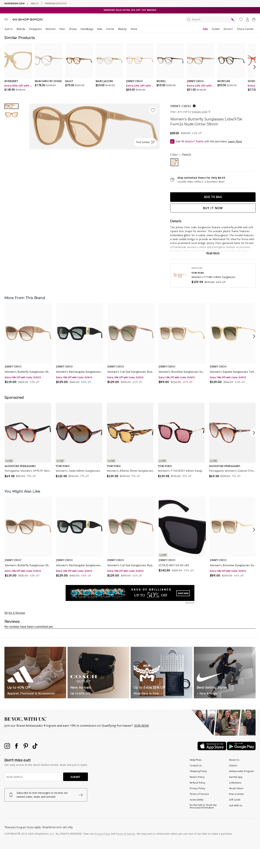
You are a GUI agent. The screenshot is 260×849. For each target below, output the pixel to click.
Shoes (73, 29)
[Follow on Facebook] (17, 748)
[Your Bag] (254, 20)
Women (50, 29)
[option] (94, 126)
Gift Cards (235, 799)
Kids (99, 29)
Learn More (235, 141)
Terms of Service (199, 794)
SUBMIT (75, 777)
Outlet (216, 29)
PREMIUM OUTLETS (56, 3)
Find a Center (245, 29)
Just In (8, 29)
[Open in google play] (241, 749)
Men (62, 29)
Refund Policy (197, 782)
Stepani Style (199, 111)
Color (180, 155)
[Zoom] (94, 125)
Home (110, 29)
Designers (35, 29)
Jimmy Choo (180, 106)
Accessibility (197, 799)
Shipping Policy (198, 771)
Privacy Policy (197, 788)
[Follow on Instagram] (7, 748)
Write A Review (14, 613)
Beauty (122, 29)
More (134, 29)
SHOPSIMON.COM (14, 3)
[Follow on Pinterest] (26, 748)
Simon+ (228, 29)
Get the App (235, 777)
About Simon (236, 788)
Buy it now (213, 208)
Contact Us (196, 765)
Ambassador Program (241, 771)
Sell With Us (235, 805)
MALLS (35, 3)
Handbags (86, 29)
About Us (234, 759)
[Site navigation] (6, 20)
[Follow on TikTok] (35, 748)
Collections (235, 782)
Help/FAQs (196, 759)
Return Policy (197, 777)
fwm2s (174, 162)
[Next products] (254, 336)
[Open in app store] (212, 749)
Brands (21, 29)
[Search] (211, 19)
